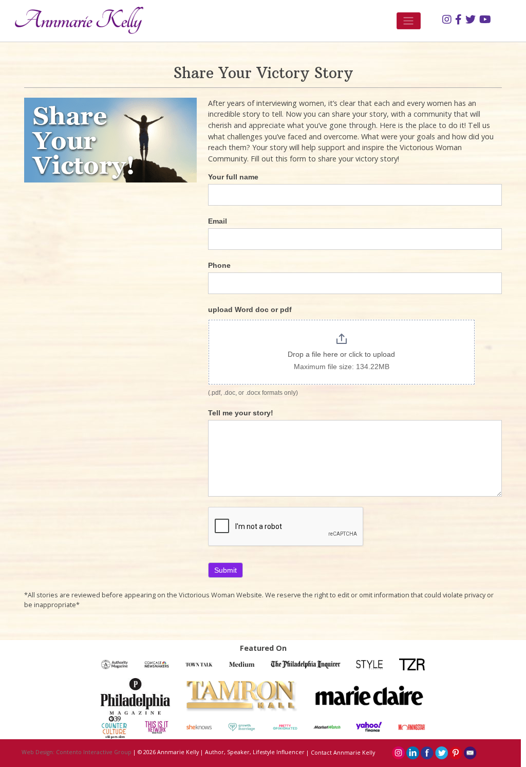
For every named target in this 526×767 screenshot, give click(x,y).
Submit (225, 570)
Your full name (233, 177)
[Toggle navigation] (409, 20)
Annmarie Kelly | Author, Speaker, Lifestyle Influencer (231, 752)
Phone (219, 265)
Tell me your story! (240, 413)
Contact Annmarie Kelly (343, 752)
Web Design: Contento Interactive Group (77, 752)
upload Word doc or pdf (250, 309)
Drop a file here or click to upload (341, 354)
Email (217, 221)
